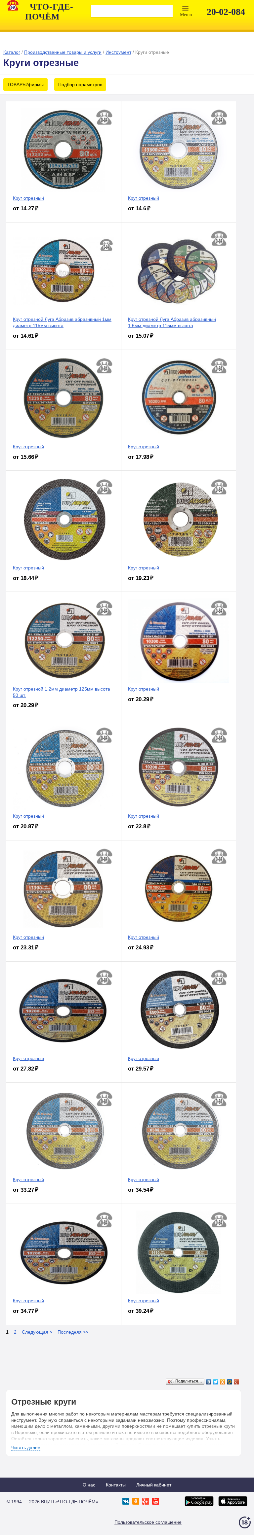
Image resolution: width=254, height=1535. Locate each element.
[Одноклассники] (222, 1382)
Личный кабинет (153, 1484)
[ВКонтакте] (208, 1382)
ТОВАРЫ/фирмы (25, 84)
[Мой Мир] (229, 1382)
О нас (89, 1484)
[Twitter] (215, 1382)
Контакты (116, 1484)
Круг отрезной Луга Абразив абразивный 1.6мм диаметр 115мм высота (172, 322)
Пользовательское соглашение (148, 1522)
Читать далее (25, 1447)
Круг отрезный (28, 198)
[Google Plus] (236, 1382)
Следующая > (37, 1332)
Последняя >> (73, 1332)
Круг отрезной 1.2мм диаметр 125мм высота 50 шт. (61, 692)
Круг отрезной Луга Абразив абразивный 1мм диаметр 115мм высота (62, 322)
